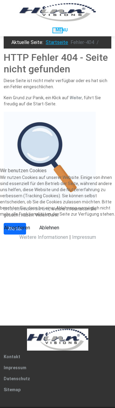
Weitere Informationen (43, 237)
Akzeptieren (17, 228)
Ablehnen (49, 228)
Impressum (84, 237)
